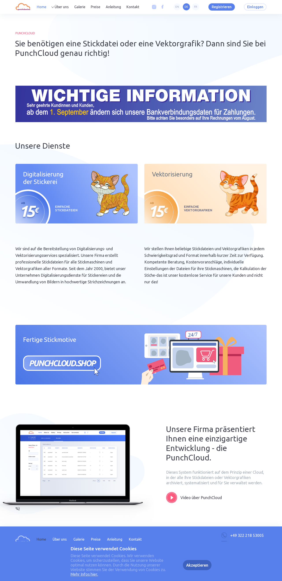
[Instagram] (154, 7)
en (177, 6)
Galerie (79, 7)
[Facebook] (162, 7)
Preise (95, 7)
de (186, 6)
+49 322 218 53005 (247, 535)
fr (195, 6)
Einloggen (255, 7)
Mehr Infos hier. (84, 574)
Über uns (62, 7)
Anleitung (113, 7)
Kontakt (132, 7)
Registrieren (222, 7)
